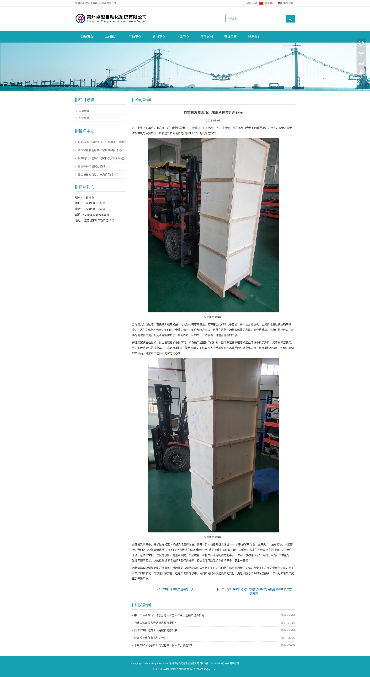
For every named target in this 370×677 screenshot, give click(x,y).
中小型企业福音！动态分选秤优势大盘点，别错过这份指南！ (170, 615)
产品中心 (135, 36)
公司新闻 (84, 110)
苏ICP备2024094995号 (212, 663)
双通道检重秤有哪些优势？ (150, 637)
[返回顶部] (361, 74)
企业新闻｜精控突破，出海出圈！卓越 (101, 142)
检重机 (196, 127)
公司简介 (111, 36)
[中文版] (266, 3)
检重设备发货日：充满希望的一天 (98, 174)
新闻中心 (159, 36)
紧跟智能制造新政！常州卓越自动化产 (101, 150)
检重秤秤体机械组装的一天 (177, 589)
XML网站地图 (232, 663)
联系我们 (254, 36)
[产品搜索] (290, 19)
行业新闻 (84, 118)
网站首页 (87, 36)
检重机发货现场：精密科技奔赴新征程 (101, 158)
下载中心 (183, 36)
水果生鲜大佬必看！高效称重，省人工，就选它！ (163, 645)
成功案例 (206, 36)
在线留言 (230, 36)
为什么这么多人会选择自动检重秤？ (155, 622)
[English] (285, 3)
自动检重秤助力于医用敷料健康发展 (155, 630)
